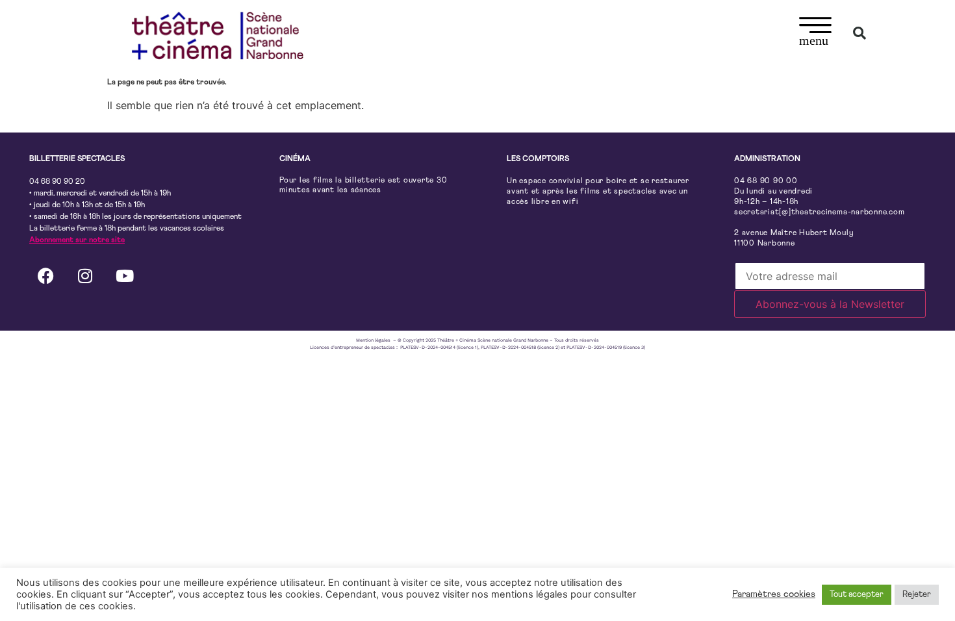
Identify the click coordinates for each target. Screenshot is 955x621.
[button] (815, 33)
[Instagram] (85, 275)
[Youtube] (124, 275)
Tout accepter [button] (857, 594)
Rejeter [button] (916, 594)
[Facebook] (45, 275)
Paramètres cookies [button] (773, 594)
